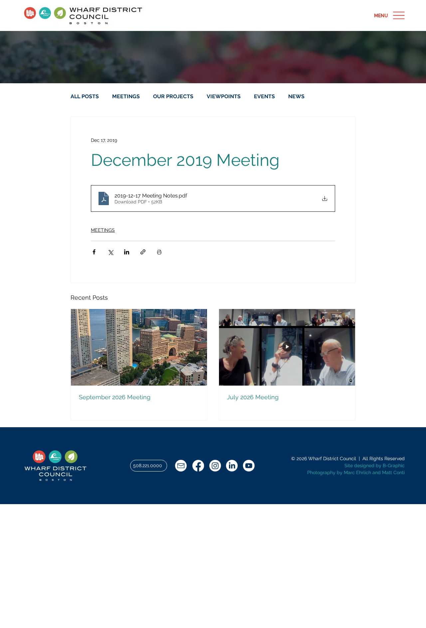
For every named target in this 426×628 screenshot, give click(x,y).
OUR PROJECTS (173, 96)
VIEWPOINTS (224, 96)
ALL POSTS (85, 96)
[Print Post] (159, 252)
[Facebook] (198, 465)
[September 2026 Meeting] (139, 347)
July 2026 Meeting (253, 397)
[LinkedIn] (232, 465)
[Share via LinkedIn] (126, 252)
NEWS (296, 96)
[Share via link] (143, 252)
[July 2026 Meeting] (287, 347)
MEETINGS (126, 96)
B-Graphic (394, 465)
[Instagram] (215, 465)
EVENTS (264, 96)
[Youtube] (249, 465)
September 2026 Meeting (114, 397)
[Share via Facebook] (94, 252)
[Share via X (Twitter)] (110, 252)
